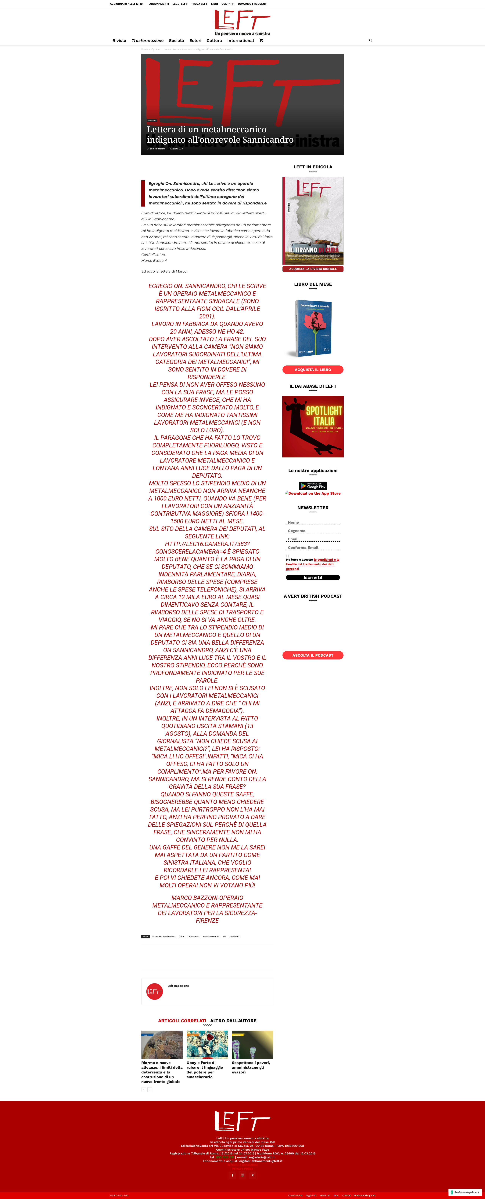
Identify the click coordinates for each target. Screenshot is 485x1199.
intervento (194, 936)
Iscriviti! (313, 577)
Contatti (227, 3)
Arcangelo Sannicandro (163, 936)
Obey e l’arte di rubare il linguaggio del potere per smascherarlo (205, 1069)
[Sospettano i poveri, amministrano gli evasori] (252, 1045)
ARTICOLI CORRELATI (182, 1020)
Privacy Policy (242, 1168)
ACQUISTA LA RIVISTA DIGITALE (313, 269)
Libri (214, 3)
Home (144, 49)
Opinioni (155, 49)
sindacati (234, 936)
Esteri (195, 40)
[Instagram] (242, 1175)
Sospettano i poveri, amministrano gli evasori (251, 1067)
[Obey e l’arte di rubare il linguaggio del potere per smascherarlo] (207, 1045)
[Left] (242, 22)
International (240, 40)
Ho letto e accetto (312, 564)
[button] (370, 41)
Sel (224, 936)
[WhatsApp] (193, 167)
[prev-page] (143, 1089)
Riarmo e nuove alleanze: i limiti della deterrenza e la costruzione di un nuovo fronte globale (162, 1072)
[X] (181, 167)
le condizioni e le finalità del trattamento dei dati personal (312, 564)
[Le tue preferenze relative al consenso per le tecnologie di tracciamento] (465, 1192)
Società (176, 40)
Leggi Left (180, 3)
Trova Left (199, 3)
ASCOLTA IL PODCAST (313, 655)
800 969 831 (225, 1157)
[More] (206, 167)
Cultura (214, 40)
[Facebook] (168, 167)
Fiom (182, 936)
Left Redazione (158, 148)
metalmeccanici (211, 936)
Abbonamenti (159, 3)
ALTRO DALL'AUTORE (233, 1020)
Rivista (119, 40)
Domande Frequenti (252, 3)
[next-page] (149, 1089)
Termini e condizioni (242, 1165)
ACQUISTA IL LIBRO (313, 369)
